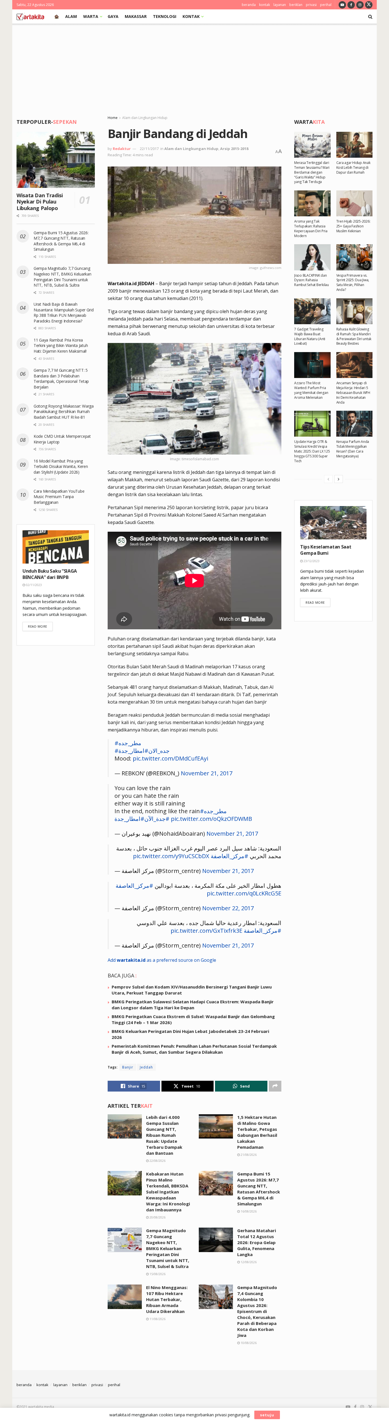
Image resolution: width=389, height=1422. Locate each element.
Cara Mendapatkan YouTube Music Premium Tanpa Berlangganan (59, 496)
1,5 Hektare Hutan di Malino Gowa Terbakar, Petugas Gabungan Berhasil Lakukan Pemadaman (257, 1132)
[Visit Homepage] (30, 16)
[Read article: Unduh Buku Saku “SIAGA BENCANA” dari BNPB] (55, 547)
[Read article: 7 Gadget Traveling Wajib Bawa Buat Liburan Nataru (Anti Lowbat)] (312, 311)
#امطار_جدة (133, 751)
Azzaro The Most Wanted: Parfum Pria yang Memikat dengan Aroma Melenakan (311, 390)
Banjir (127, 1067)
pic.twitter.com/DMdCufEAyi (170, 758)
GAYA (113, 16)
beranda (249, 4)
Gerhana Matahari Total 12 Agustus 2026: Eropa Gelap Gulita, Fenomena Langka (256, 1242)
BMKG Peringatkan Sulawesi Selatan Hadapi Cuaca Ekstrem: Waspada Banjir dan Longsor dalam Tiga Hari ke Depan (193, 1004)
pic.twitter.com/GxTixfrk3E (206, 930)
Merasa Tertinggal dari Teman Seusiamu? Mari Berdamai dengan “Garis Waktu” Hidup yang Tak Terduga (311, 172)
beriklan (295, 4)
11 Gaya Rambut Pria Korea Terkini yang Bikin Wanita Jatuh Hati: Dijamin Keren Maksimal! (61, 345)
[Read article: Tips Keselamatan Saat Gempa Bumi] (333, 522)
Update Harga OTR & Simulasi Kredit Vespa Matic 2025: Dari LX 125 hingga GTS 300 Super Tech (312, 451)
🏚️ (56, 16)
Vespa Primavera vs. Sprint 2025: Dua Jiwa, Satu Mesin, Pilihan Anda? (352, 282)
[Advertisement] (194, 66)
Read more (40, 626)
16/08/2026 (248, 1211)
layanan (279, 4)
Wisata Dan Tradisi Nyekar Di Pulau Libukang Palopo (40, 201)
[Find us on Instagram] (360, 4)
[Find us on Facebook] (351, 4)
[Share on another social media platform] (275, 1086)
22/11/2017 (149, 148)
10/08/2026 (248, 1343)
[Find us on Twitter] (368, 4)
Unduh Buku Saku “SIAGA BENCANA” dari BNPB (49, 574)
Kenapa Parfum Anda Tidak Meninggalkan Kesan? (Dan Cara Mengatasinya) (352, 448)
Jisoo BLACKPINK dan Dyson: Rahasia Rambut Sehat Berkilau (311, 280)
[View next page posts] (338, 479)
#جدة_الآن (156, 819)
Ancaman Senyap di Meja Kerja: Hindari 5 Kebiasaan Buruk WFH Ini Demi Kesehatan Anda (353, 392)
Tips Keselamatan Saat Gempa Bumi (325, 550)
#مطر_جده (127, 743)
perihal (325, 4)
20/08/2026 (157, 1217)
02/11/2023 (33, 585)
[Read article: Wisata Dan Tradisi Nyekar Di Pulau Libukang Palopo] (56, 160)
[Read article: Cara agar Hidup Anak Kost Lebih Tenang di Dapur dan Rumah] (354, 145)
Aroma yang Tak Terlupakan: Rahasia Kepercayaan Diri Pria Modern (310, 228)
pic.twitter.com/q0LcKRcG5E (244, 893)
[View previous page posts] (328, 479)
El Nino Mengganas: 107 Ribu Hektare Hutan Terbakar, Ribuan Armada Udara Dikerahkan (167, 1299)
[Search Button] (370, 16)
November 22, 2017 (228, 908)
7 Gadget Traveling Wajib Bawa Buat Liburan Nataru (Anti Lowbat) (309, 336)
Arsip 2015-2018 (234, 148)
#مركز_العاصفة (229, 856)
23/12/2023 (311, 561)
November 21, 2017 (206, 773)
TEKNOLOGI (164, 16)
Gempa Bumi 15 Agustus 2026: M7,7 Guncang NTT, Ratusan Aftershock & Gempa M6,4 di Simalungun (258, 1189)
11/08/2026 (157, 1319)
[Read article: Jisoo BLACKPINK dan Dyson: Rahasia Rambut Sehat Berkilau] (312, 257)
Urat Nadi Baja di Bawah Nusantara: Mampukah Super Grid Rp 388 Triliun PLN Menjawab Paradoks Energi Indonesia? (64, 312)
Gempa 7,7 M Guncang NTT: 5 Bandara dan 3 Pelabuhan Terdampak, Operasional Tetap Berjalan (61, 378)
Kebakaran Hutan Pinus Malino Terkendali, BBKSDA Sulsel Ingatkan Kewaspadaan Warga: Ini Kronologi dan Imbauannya (168, 1192)
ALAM (71, 16)
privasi (311, 4)
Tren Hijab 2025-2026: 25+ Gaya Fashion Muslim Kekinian (353, 226)
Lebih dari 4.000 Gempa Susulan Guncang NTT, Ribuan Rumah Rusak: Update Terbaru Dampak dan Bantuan (164, 1135)
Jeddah (146, 1067)
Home (113, 117)
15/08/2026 (157, 1274)
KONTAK (191, 16)
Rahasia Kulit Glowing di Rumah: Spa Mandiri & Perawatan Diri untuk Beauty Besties (354, 336)
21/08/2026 (248, 1154)
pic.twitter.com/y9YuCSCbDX (171, 856)
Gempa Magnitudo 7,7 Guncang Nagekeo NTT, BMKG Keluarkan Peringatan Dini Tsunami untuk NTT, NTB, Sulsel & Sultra (167, 1248)
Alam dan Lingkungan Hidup (144, 117)
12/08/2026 (248, 1262)
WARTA (90, 16)
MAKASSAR (136, 16)
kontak (264, 4)
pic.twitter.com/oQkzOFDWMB (211, 819)
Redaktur (122, 148)
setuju (267, 1414)
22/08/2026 (157, 1160)
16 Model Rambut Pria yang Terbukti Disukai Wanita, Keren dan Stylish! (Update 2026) (61, 466)
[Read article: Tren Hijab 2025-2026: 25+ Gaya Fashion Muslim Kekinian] (354, 203)
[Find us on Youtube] (342, 4)
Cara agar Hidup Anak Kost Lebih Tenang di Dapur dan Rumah (353, 167)
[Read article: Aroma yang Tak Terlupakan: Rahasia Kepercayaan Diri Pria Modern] (312, 203)
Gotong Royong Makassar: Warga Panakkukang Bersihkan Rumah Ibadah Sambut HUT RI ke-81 (64, 411)
